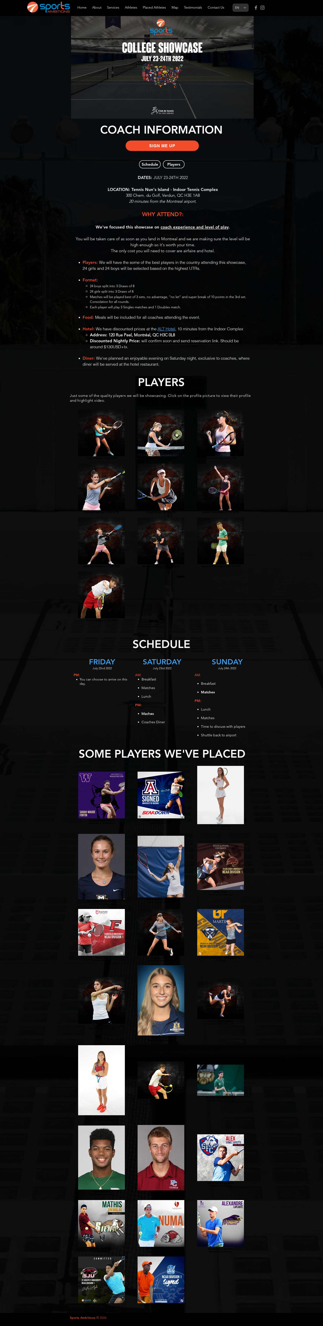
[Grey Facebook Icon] (256, 7)
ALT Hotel (166, 328)
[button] (162, 146)
